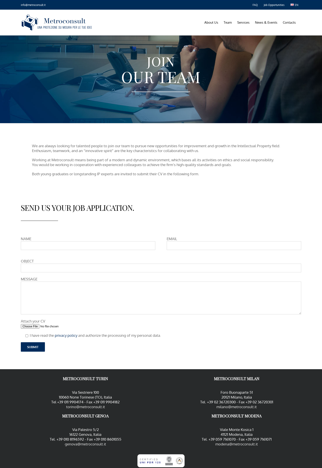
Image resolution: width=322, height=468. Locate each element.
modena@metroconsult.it (236, 444)
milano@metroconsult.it (236, 406)
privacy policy (66, 335)
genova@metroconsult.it (85, 444)
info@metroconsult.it (33, 5)
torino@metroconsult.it (85, 406)
